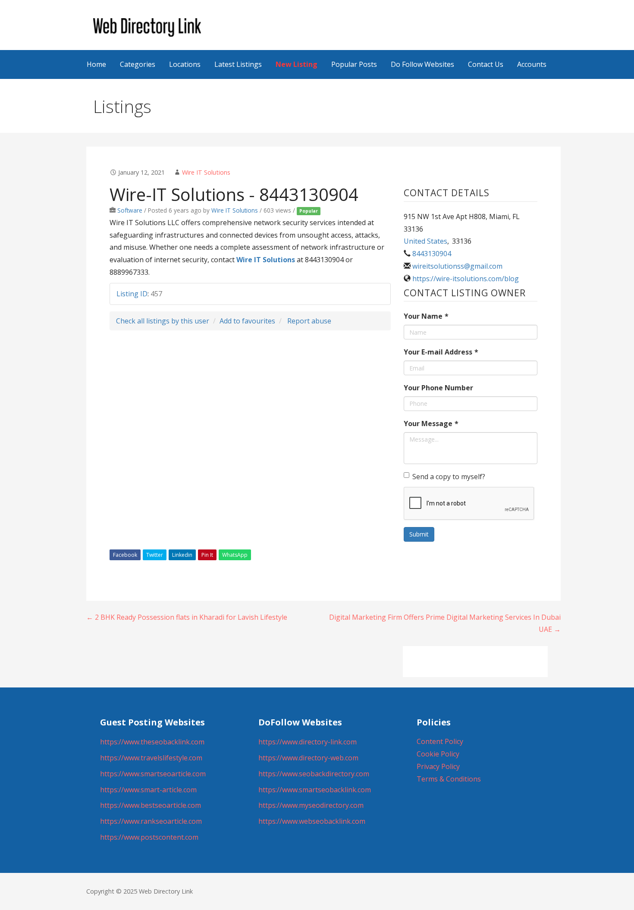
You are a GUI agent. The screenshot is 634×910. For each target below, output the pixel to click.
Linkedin (182, 555)
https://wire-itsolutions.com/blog (465, 278)
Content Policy (440, 741)
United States (425, 241)
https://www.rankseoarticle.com (151, 821)
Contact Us (485, 64)
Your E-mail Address (441, 352)
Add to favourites (247, 321)
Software (129, 210)
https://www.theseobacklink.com (152, 742)
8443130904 (431, 253)
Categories (137, 64)
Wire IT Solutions (206, 172)
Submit (419, 534)
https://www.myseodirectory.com (311, 805)
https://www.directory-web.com (308, 758)
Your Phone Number (438, 387)
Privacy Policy (438, 766)
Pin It (207, 555)
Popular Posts (354, 64)
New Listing (296, 64)
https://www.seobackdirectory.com (313, 773)
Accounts (531, 64)
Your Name (426, 316)
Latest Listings (238, 64)
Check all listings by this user (162, 321)
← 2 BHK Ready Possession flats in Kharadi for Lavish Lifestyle (186, 617)
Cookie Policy (438, 754)
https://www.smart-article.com (148, 789)
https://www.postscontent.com (149, 837)
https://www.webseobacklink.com (311, 821)
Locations (185, 64)
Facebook (125, 555)
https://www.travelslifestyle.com (151, 758)
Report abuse (309, 321)
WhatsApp (235, 555)
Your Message (431, 423)
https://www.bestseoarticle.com (150, 805)
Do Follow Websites (422, 64)
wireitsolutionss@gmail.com (457, 266)
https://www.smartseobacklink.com (314, 789)
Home (96, 64)
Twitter (154, 555)
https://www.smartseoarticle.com (153, 773)
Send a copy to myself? (448, 476)
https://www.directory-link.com (307, 742)
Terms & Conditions (449, 779)
